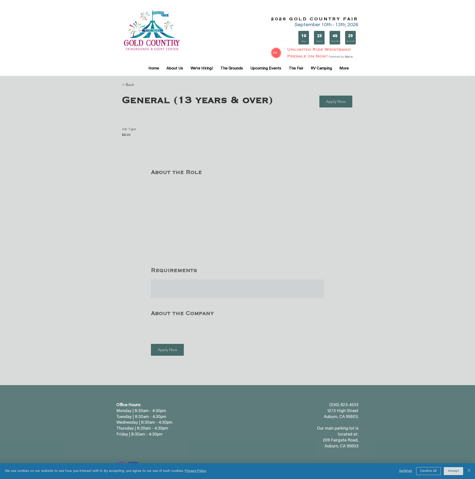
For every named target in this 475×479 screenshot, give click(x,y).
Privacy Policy (195, 471)
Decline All (428, 471)
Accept (453, 471)
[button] (335, 101)
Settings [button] (405, 471)
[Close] (469, 471)
